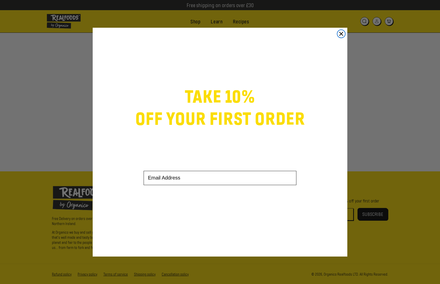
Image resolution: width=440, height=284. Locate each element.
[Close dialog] (341, 34)
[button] (220, 204)
